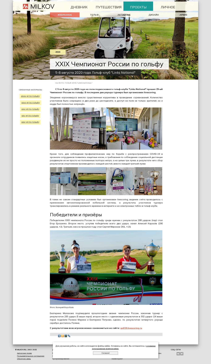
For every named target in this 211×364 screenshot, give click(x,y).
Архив (183, 14)
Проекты (138, 7)
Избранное (65, 14)
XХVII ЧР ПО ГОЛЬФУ (30, 103)
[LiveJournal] (69, 336)
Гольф (94, 14)
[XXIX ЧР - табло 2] (134, 148)
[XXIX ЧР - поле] (92, 194)
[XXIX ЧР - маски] (120, 194)
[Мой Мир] (66, 336)
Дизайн (154, 14)
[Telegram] (182, 353)
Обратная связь (24, 359)
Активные (124, 14)
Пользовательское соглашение (30, 356)
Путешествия (109, 7)
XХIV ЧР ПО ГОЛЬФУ (30, 122)
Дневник (79, 7)
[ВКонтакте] (59, 336)
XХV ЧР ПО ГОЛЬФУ (30, 116)
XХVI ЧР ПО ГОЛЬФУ (30, 109)
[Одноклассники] (62, 336)
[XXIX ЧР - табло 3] (64, 194)
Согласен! (106, 353)
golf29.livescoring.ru (131, 328)
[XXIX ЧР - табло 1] (78, 148)
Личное (168, 7)
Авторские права (24, 353)
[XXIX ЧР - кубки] (148, 194)
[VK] (178, 353)
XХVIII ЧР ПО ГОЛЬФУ (30, 96)
